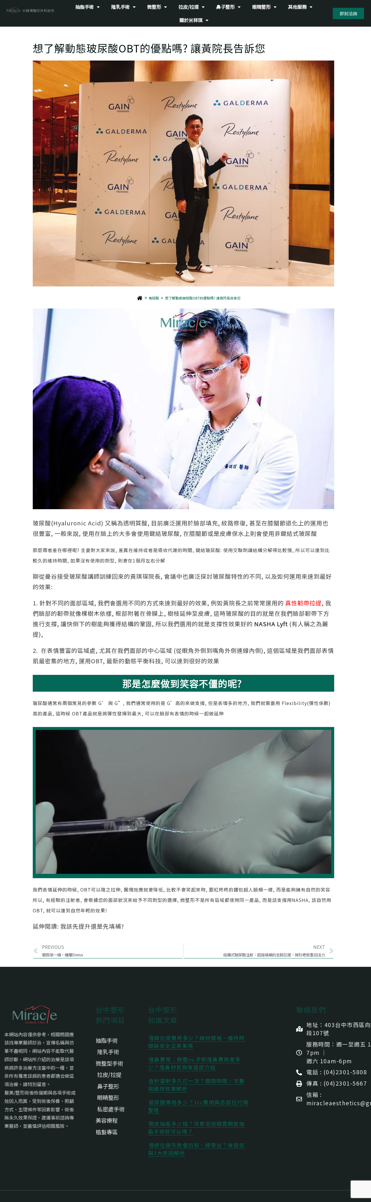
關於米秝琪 (191, 20)
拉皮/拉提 (189, 6)
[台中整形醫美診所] (141, 298)
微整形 (154, 6)
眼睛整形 (261, 6)
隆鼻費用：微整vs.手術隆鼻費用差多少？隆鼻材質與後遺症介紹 (194, 1063)
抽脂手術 (84, 6)
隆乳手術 (120, 6)
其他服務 (297, 6)
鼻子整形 (225, 6)
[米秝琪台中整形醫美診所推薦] (30, 10)
